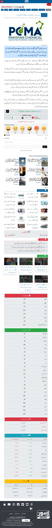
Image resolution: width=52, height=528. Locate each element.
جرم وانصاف (16, 10)
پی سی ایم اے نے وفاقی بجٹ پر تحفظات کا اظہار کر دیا (9, 195)
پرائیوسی (10, 514)
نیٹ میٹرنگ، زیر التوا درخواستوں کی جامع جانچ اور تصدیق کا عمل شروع (26, 270)
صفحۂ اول (48, 10)
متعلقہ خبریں (41, 190)
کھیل (6, 10)
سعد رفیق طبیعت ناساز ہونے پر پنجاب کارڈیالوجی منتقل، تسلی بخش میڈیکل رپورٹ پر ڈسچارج (9, 210)
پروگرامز (28, 10)
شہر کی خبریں (42, 10)
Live (2, 1)
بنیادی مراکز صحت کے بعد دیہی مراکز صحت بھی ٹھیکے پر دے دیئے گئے (9, 203)
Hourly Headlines (7, 6)
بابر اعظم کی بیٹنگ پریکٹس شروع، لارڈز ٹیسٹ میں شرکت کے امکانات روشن (26, 287)
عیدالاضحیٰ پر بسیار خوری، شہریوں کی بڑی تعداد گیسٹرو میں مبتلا (32, 210)
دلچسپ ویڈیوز (34, 10)
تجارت (11, 10)
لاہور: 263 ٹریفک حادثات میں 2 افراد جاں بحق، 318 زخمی (41, 286)
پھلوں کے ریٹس (25, 296)
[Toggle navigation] (49, 1)
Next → (45, 188)
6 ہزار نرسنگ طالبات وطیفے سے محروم (9, 218)
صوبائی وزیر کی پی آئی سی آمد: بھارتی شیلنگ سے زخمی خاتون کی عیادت (32, 218)
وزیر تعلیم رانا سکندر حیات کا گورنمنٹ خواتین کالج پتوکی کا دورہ (41, 268)
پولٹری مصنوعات (25, 419)
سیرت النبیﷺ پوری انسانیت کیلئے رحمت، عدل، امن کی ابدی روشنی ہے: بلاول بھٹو (28, 247)
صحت (43, 15)
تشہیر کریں (17, 514)
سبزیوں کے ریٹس (25, 330)
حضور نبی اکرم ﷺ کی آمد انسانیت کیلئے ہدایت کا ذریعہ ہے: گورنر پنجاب (31, 250)
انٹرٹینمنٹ (23, 10)
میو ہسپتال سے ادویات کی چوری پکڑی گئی (32, 226)
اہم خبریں (42, 240)
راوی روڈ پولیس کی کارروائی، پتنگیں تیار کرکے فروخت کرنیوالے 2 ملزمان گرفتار (10, 270)
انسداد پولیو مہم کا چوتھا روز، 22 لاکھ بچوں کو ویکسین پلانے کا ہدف (9, 226)
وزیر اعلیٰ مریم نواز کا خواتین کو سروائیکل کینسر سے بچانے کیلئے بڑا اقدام (32, 203)
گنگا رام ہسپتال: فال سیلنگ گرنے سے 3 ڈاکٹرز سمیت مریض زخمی (32, 195)
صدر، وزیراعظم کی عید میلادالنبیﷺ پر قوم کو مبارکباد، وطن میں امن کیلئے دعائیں (29, 243)
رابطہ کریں (23, 514)
